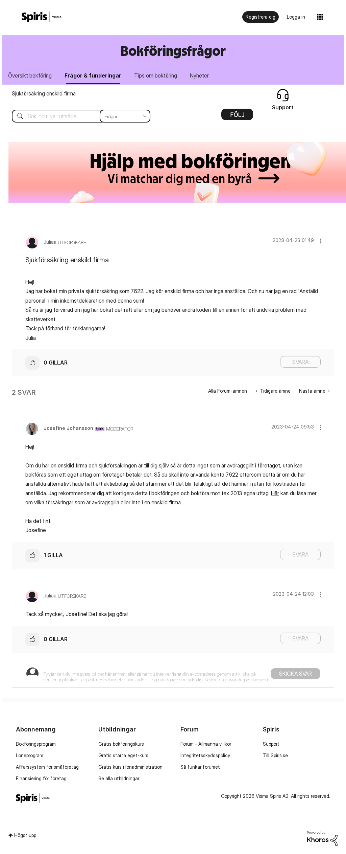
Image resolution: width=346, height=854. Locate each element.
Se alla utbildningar (118, 778)
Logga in (296, 17)
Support (271, 744)
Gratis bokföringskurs (121, 744)
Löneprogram (29, 755)
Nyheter (199, 75)
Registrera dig (260, 17)
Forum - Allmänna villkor (205, 744)
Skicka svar (295, 673)
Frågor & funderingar (93, 75)
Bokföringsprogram (36, 744)
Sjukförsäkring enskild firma (44, 93)
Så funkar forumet (200, 767)
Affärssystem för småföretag (47, 767)
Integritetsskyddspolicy (205, 755)
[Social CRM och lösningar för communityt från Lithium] (322, 837)
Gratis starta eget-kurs (123, 755)
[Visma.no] (41, 17)
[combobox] (76, 116)
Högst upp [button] (25, 835)
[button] (320, 241)
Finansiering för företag (41, 778)
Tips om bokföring (155, 75)
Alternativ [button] (237, 116)
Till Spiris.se (275, 755)
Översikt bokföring (30, 75)
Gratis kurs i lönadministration (130, 767)
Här (275, 493)
